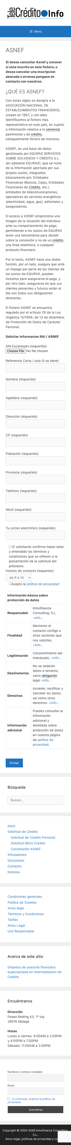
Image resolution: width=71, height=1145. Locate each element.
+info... (38, 618)
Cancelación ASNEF (26, 849)
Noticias (14, 872)
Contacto (14, 866)
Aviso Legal (16, 925)
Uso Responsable (21, 931)
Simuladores (17, 855)
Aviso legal (16, 908)
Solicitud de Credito (23, 832)
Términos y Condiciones (26, 914)
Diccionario (16, 860)
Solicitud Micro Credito (28, 843)
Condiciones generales (25, 897)
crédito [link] (36, 134)
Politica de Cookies (22, 902)
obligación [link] (49, 676)
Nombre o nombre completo (25, 1071)
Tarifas (13, 920)
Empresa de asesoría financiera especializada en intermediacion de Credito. (35, 972)
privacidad (44, 1139)
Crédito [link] (34, 187)
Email (11, 1085)
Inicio (11, 826)
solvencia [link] (53, 129)
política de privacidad (43, 584)
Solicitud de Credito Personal (33, 837)
